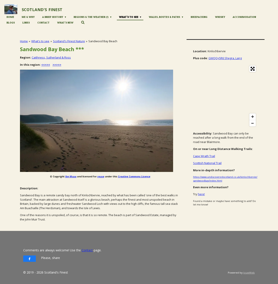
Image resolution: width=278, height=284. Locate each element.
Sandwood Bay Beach (102, 41)
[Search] (83, 22)
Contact (87, 250)
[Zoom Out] (252, 123)
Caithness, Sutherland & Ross (51, 57)
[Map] (225, 96)
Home (24, 41)
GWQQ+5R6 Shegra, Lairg (225, 58)
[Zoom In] (252, 116)
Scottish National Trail (207, 163)
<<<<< (45, 65)
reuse (100, 176)
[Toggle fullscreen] (252, 69)
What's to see (40, 41)
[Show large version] (96, 121)
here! (201, 194)
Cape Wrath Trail (204, 156)
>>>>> (57, 65)
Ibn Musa (70, 176)
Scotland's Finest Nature (69, 41)
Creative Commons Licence (134, 176)
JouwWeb (249, 272)
